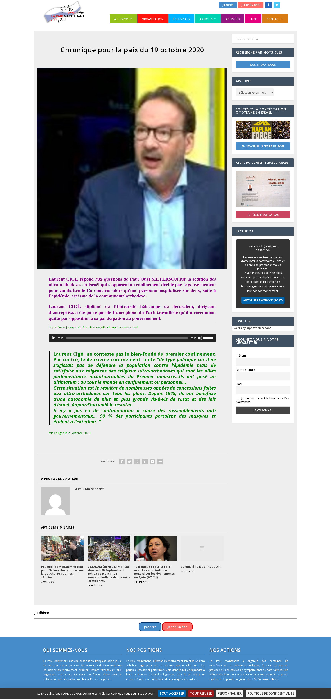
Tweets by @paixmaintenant (251, 328)
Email (239, 384)
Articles (206, 19)
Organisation (152, 19)
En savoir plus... (100, 679)
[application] (132, 338)
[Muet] (200, 338)
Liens (253, 19)
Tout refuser (201, 693)
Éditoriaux (181, 19)
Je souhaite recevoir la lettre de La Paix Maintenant (262, 400)
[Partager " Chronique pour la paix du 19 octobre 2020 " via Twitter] (129, 461)
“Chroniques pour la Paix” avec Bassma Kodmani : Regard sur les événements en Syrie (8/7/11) (154, 572)
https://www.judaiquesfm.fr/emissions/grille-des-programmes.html (93, 327)
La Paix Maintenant (89, 489)
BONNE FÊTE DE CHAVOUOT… (201, 566)
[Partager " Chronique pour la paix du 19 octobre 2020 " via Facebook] (122, 461)
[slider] (208, 337)
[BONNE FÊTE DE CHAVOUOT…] (202, 548)
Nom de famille (245, 370)
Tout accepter (172, 693)
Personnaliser (230, 693)
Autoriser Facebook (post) (263, 300)
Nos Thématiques (263, 64)
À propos (121, 19)
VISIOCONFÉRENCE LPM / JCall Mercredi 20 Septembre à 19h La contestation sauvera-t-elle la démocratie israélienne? (109, 573)
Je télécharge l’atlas (263, 214)
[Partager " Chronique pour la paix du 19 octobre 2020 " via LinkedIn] (145, 461)
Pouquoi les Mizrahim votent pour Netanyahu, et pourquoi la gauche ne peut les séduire (62, 572)
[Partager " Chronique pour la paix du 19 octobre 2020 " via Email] (152, 461)
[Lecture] (54, 338)
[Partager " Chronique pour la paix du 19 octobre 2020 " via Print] (160, 461)
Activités (233, 19)
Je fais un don (251, 5)
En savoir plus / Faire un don (263, 146)
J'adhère (228, 5)
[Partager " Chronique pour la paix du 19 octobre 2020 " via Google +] (137, 461)
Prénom (241, 355)
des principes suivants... (181, 679)
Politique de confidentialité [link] (270, 693)
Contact (273, 19)
